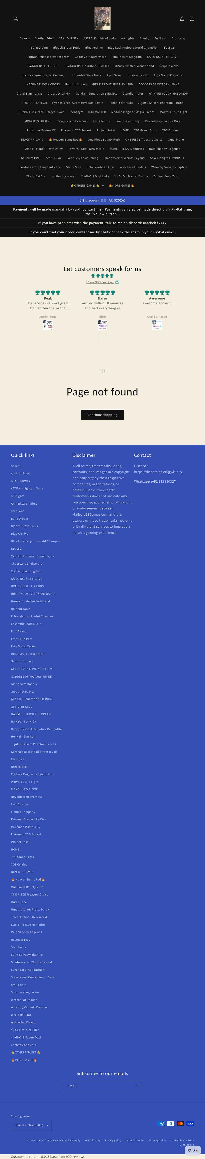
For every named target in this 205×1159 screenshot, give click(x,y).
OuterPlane (19, 902)
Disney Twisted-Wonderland (30, 601)
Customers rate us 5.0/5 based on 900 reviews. (48, 1156)
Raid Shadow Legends (26, 932)
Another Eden (20, 473)
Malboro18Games (46, 1140)
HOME (15, 849)
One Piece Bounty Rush (27, 887)
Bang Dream (19, 518)
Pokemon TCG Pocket (26, 834)
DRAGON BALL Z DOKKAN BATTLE (33, 594)
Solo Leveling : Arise (25, 992)
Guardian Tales (21, 706)
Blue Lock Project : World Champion (36, 541)
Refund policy (93, 1140)
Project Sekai (20, 842)
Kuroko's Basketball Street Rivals (34, 752)
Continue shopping (102, 414)
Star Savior (18, 947)
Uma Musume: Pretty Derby (30, 909)
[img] (102, 276)
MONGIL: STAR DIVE (24, 789)
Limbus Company (23, 812)
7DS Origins (19, 864)
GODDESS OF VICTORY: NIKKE (31, 676)
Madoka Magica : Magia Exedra (32, 774)
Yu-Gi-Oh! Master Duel (26, 1037)
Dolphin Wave (20, 609)
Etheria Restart (21, 639)
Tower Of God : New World (29, 917)
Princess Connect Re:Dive (28, 819)
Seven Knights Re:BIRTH (28, 969)
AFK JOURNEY (20, 481)
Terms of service (135, 1140)
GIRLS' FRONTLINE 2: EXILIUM (31, 669)
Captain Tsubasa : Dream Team (32, 556)
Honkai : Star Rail (23, 736)
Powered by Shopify (68, 1140)
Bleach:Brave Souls (24, 526)
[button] (16, 18)
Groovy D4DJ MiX (22, 691)
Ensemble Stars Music (26, 624)
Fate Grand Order (23, 646)
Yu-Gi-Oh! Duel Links (25, 1030)
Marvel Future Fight (24, 782)
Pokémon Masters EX (25, 827)
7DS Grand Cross (22, 857)
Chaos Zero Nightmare (26, 563)
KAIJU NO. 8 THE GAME (26, 579)
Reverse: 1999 (21, 939)
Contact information (182, 1140)
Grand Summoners (24, 684)
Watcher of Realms (24, 1000)
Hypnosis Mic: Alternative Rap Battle (36, 729)
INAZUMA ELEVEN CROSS (28, 654)
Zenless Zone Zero (23, 1045)
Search (16, 466)
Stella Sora (18, 985)
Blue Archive (19, 533)
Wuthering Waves (23, 1022)
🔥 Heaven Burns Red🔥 (28, 879)
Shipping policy (157, 1140)
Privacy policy (113, 1140)
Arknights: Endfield (24, 503)
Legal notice (187, 1144)
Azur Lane (17, 511)
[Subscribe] (137, 1086)
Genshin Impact (22, 661)
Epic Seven (18, 631)
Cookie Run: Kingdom (26, 571)
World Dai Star (21, 1015)
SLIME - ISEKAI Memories (28, 924)
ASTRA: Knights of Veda (27, 488)
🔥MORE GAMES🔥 (24, 1060)
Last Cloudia (19, 804)
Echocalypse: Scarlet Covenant (32, 616)
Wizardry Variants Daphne (29, 1007)
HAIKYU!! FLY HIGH (23, 721)
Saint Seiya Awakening (27, 954)
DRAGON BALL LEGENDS (27, 586)
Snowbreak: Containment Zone (32, 977)
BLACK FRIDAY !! (22, 872)
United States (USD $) (29, 1125)
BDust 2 (16, 548)
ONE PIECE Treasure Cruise (29, 894)
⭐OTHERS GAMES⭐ (25, 1052)
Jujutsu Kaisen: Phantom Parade (33, 744)
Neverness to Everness (26, 797)
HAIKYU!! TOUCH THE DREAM (31, 714)
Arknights (17, 496)
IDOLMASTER (20, 767)
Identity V (18, 759)
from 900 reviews (100, 282)
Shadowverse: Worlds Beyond (31, 962)
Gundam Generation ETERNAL (31, 699)
